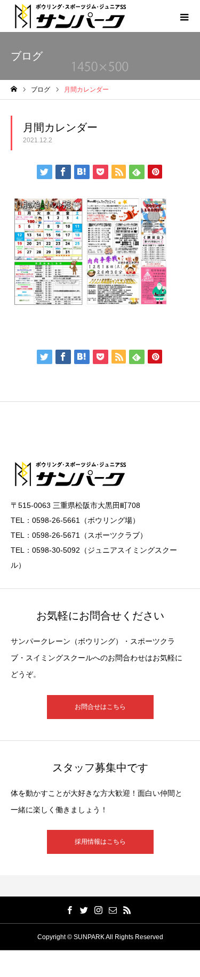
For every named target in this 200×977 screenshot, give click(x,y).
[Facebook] (69, 910)
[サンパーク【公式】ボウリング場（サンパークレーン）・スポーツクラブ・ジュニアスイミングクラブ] (71, 16)
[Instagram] (98, 910)
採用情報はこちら (100, 841)
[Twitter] (83, 910)
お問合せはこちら (100, 706)
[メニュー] (184, 16)
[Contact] (112, 910)
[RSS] (127, 910)
